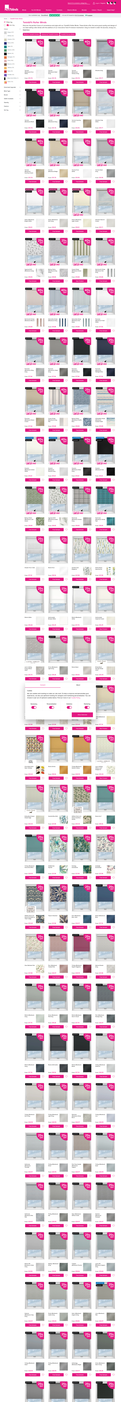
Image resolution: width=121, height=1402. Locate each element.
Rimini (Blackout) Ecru (100, 717)
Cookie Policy (75, 698)
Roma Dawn (75, 667)
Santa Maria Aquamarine (98, 568)
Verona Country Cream (76, 120)
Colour (6, 29)
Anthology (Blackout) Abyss (76, 1363)
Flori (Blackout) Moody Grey (99, 1015)
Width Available (8, 98)
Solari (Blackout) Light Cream (76, 220)
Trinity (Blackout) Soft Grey (29, 1115)
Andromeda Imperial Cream (99, 618)
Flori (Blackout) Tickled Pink (52, 966)
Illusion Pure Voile (30, 567)
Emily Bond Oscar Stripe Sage (30, 816)
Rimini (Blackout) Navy (29, 1065)
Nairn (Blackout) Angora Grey (76, 1314)
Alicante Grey (99, 70)
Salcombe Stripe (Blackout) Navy (52, 319)
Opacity (6, 102)
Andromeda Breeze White (52, 618)
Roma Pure (51, 567)
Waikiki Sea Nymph (51, 866)
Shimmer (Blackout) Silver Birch (76, 1116)
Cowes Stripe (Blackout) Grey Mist (52, 420)
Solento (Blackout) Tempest (98, 1215)
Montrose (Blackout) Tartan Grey (77, 519)
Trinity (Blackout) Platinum (100, 1065)
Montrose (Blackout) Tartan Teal (100, 519)
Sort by (6, 110)
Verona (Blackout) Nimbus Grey (75, 72)
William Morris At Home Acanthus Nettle (76, 817)
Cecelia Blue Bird (53, 816)
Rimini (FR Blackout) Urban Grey (29, 1265)
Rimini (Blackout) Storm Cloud (76, 1015)
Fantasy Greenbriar (75, 866)
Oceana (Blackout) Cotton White (30, 469)
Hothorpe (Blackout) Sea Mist (29, 1215)
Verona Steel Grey (99, 170)
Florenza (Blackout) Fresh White (100, 320)
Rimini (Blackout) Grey (29, 1015)
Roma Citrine (51, 766)
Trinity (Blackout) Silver (53, 1164)
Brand (6, 95)
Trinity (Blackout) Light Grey (53, 1115)
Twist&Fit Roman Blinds (68, 34)
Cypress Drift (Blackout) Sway (29, 270)
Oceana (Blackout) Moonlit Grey (51, 469)
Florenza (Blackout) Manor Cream (29, 420)
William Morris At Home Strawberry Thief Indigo (30, 917)
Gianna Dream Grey (99, 966)
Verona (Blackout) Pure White (29, 72)
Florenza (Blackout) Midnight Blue (99, 370)
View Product (80, 281)
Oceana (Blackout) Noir (99, 468)
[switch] (51, 707)
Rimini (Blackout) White (76, 618)
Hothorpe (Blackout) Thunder (27, 1165)
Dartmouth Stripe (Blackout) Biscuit (29, 319)
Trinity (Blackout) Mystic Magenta (76, 966)
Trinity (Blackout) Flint (53, 1363)
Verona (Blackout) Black (29, 120)
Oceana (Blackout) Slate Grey (76, 469)
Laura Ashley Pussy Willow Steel (28, 668)
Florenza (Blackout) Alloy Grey (29, 370)
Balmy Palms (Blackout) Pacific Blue (77, 420)
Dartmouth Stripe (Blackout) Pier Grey (100, 271)
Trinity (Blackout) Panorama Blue (29, 866)
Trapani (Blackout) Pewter (77, 1264)
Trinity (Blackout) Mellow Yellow (76, 767)
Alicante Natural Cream (100, 220)
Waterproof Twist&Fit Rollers (50, 34)
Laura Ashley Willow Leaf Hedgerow (99, 768)
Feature (6, 106)
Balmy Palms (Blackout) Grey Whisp (52, 271)
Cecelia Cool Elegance (75, 568)
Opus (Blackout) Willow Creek (76, 1214)
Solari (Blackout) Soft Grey (53, 220)
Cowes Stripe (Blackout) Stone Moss (76, 271)
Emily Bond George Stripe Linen (99, 668)
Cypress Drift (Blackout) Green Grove (53, 519)
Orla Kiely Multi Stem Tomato (29, 767)
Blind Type (7, 91)
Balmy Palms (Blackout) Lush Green (29, 519)
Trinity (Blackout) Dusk (100, 1164)
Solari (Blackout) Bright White (29, 220)
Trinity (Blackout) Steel (29, 1363)
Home (6, 18)
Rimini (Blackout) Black (76, 1065)
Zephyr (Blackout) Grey (53, 1264)
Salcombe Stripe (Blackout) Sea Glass (76, 320)
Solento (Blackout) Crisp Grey (29, 1315)
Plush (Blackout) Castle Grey (52, 1314)
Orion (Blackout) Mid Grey (52, 1015)
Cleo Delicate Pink (30, 965)
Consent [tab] (42, 685)
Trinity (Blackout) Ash (53, 1214)
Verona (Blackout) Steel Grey (52, 72)
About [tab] (78, 685)
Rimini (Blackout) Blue (100, 916)
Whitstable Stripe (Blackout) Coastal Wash (100, 420)
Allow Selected (82, 715)
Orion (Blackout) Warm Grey (100, 1363)
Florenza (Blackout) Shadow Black (76, 370)
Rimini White (28, 617)
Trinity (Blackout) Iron (100, 1115)
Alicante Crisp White (99, 120)
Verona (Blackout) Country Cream (29, 171)
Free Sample (32, 82)
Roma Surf (98, 816)
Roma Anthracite (53, 1064)
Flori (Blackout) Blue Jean (76, 916)
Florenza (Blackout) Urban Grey (53, 370)
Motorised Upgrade (10, 87)
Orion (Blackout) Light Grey (52, 667)
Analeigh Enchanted (98, 866)
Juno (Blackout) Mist (99, 1314)
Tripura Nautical (52, 915)
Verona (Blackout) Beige (53, 170)
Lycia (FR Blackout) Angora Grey (100, 1265)
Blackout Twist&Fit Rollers (31, 34)
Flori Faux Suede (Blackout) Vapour (76, 1165)
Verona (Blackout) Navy (52, 120)
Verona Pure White (75, 170)
